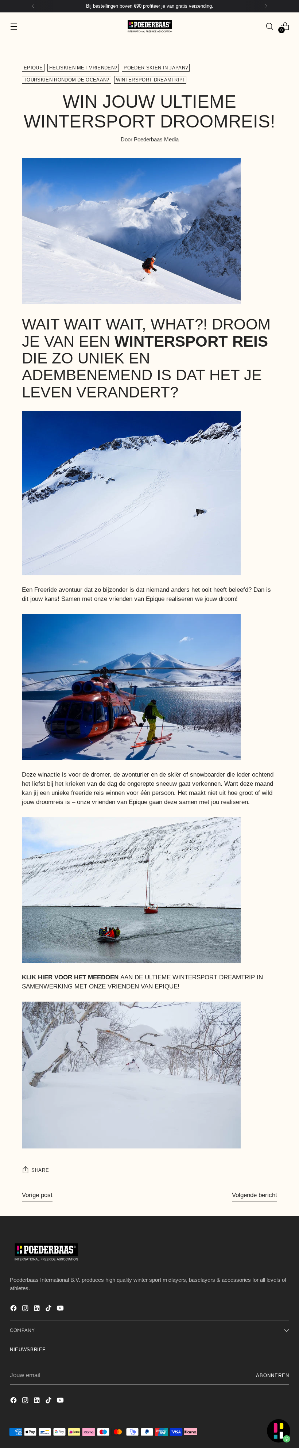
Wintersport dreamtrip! (150, 80)
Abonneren (272, 1375)
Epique (33, 68)
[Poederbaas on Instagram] (26, 1309)
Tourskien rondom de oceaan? (66, 80)
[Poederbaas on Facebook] (14, 1309)
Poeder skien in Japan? (156, 68)
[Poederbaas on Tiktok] (49, 1309)
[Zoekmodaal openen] (269, 26)
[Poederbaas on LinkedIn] (37, 1309)
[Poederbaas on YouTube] (61, 1309)
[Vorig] (33, 6)
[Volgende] (266, 6)
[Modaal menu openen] (13, 26)
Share (40, 1170)
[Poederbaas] (149, 26)
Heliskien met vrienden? (83, 68)
